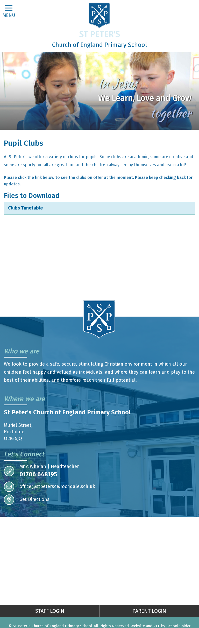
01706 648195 (38, 474)
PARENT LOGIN (149, 611)
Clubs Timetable (25, 208)
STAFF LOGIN (49, 611)
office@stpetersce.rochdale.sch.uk (57, 486)
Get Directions (34, 499)
